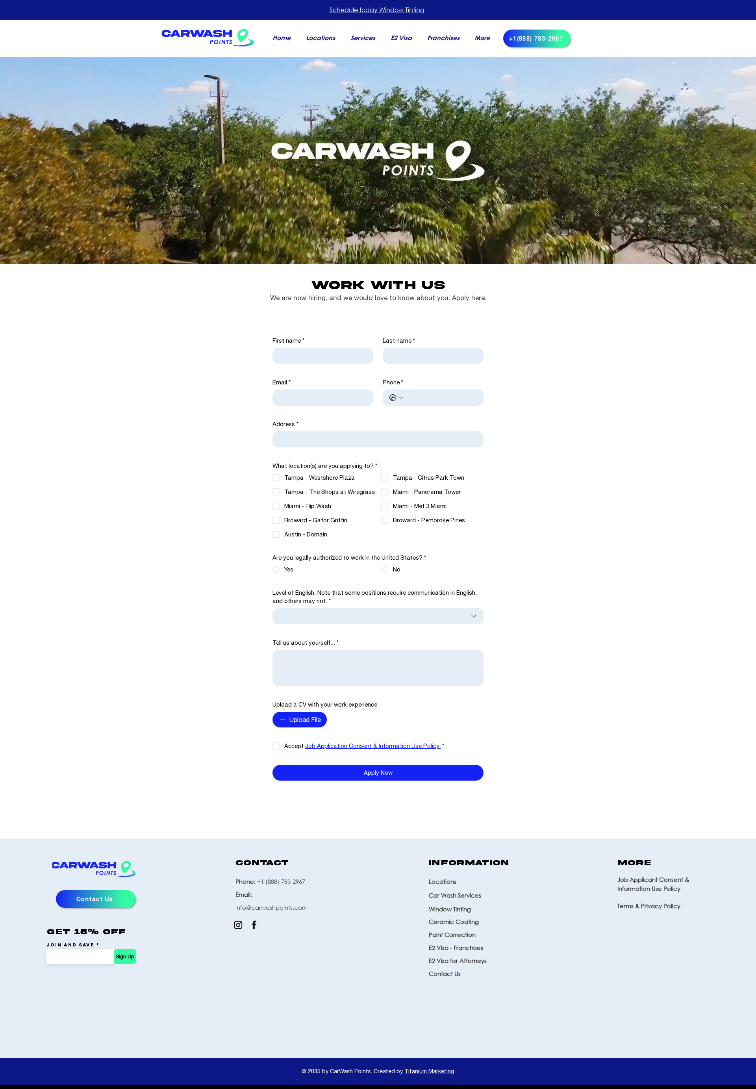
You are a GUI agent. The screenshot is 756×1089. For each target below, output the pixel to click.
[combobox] (378, 616)
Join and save (70, 945)
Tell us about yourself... (305, 642)
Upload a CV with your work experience (324, 704)
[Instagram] (238, 924)
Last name (399, 340)
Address (285, 424)
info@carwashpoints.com (271, 907)
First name (288, 340)
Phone (393, 382)
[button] (365, 37)
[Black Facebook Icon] (253, 924)
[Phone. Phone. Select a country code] (396, 398)
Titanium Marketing (429, 1071)
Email (281, 382)
